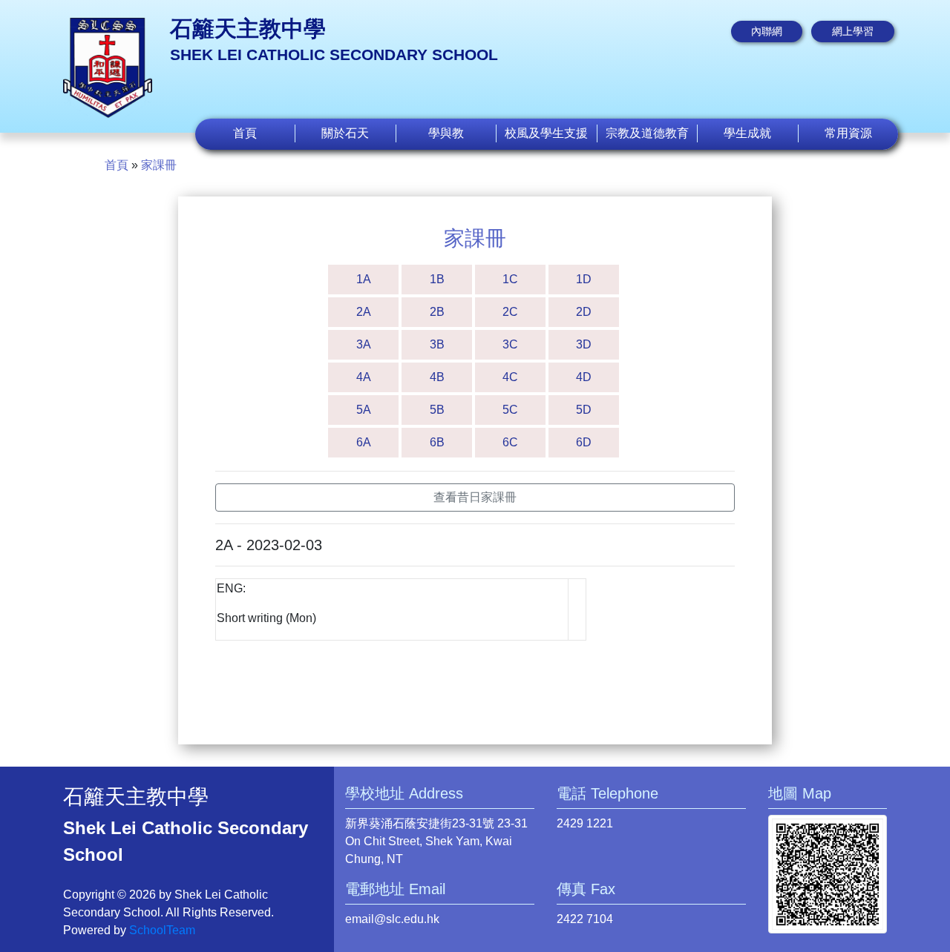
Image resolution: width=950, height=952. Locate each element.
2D (584, 311)
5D (584, 409)
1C (510, 279)
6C (510, 442)
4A (363, 377)
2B (437, 311)
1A (363, 279)
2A (363, 311)
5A (363, 409)
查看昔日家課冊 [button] (475, 497)
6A (363, 442)
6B (437, 442)
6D (584, 442)
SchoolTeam (162, 930)
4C (510, 377)
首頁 (245, 133)
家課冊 (159, 165)
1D (584, 279)
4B (437, 377)
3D (584, 344)
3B (437, 344)
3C (510, 344)
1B (437, 279)
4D (584, 377)
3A (363, 344)
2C (510, 311)
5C (510, 409)
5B (437, 409)
